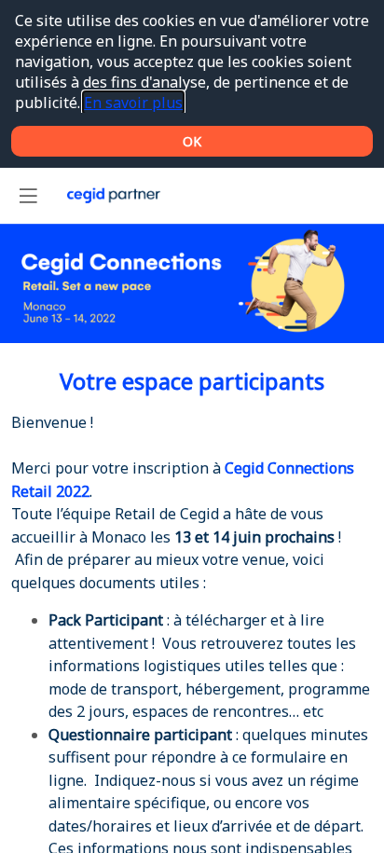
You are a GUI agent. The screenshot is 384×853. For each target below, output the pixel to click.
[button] (28, 196)
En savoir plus (133, 102)
